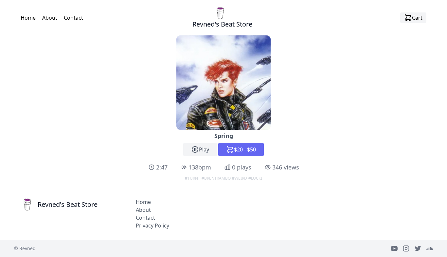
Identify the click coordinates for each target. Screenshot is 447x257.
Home (28, 17)
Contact (73, 17)
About (49, 17)
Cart (417, 17)
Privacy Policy (152, 225)
